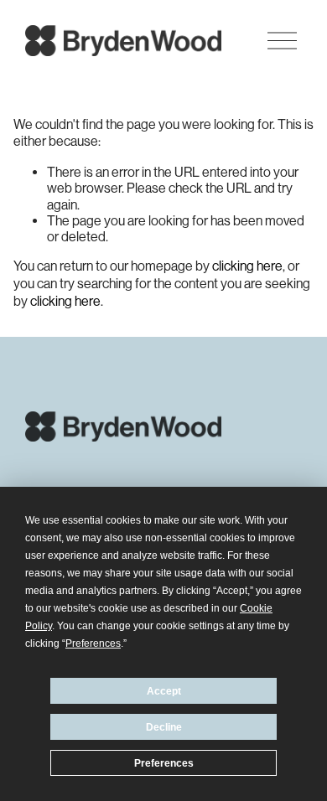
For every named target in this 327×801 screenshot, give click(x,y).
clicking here (247, 266)
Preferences (164, 763)
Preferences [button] (93, 643)
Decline (164, 727)
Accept (164, 691)
